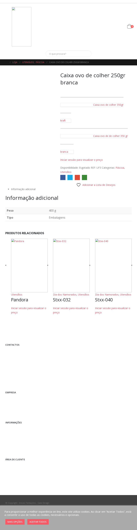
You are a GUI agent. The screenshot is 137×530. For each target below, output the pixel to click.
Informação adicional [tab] (23, 189)
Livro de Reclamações (19, 412)
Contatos (13, 405)
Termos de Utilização (19, 442)
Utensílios (66, 172)
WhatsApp (84, 177)
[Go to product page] (29, 265)
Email (77, 177)
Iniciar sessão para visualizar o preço (81, 159)
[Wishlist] (123, 26)
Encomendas (15, 472)
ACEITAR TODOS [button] (38, 521)
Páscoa (120, 167)
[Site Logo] (21, 26)
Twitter (70, 177)
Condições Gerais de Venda (23, 428)
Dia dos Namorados (65, 294)
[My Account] (117, 26)
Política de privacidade (20, 435)
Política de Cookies (18, 449)
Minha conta (14, 465)
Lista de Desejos (17, 479)
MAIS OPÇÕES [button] (14, 521)
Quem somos (15, 398)
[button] (8, 26)
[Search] (86, 54)
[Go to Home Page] (6, 62)
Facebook (62, 177)
